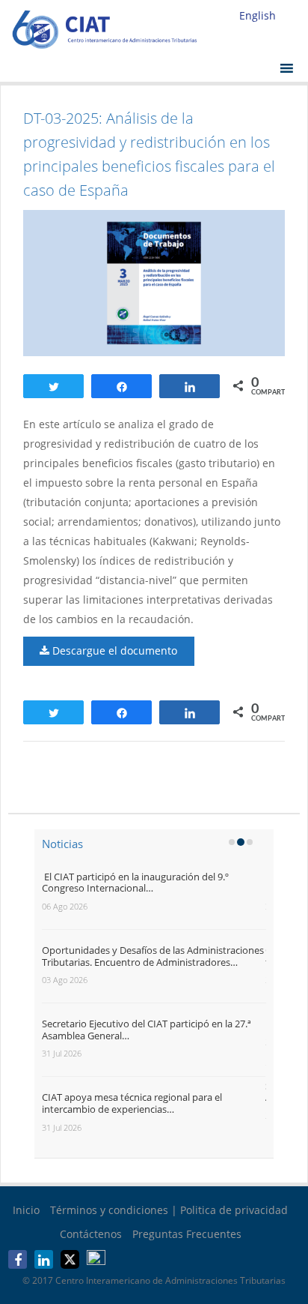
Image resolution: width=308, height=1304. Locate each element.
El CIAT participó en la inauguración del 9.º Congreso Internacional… (135, 882)
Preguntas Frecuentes (186, 1234)
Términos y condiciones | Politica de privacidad (169, 1210)
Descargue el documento (113, 650)
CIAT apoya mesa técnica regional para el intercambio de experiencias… (132, 1103)
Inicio (26, 1210)
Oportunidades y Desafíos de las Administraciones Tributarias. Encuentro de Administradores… (153, 956)
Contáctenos (91, 1234)
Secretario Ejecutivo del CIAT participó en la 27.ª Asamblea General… (146, 1029)
